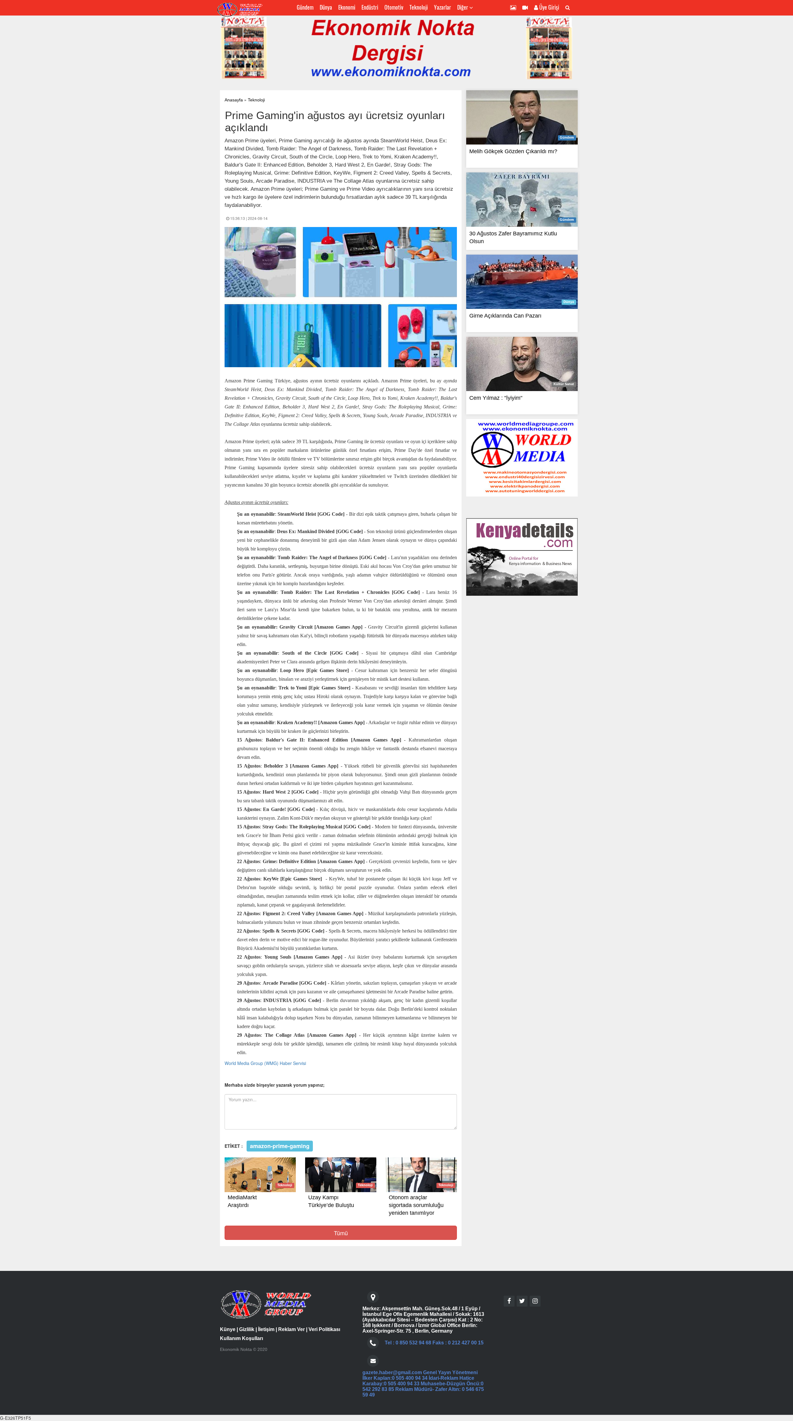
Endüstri (369, 7)
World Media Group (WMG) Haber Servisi (265, 1063)
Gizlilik (246, 1329)
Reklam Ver (291, 1329)
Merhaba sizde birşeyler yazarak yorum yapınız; (275, 1085)
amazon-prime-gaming (279, 1146)
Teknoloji (419, 7)
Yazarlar (442, 7)
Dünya (326, 7)
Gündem (305, 7)
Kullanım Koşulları (241, 1338)
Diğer (463, 7)
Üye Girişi (548, 7)
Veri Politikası (324, 1329)
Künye (227, 1329)
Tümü (341, 1233)
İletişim (266, 1329)
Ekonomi (346, 7)
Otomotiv (393, 7)
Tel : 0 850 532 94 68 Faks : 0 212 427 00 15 (434, 1342)
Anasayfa (234, 99)
